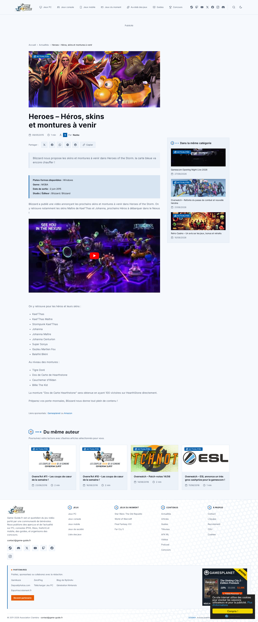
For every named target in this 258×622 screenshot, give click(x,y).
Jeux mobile (74, 524)
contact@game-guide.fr (19, 540)
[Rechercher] (234, 7)
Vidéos (164, 539)
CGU (210, 529)
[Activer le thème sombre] (241, 7)
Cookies (212, 534)
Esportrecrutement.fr (21, 590)
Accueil (32, 45)
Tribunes (165, 529)
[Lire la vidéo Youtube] (94, 256)
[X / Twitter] (207, 7)
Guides (164, 524)
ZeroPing (38, 580)
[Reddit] (75, 145)
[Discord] (223, 7)
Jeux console (74, 519)
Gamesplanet (54, 413)
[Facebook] (212, 7)
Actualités (44, 45)
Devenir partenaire (23, 598)
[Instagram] (217, 7)
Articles (165, 519)
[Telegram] (68, 145)
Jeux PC (72, 514)
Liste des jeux (75, 534)
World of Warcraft (123, 519)
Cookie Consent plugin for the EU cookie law (232, 616)
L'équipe (212, 519)
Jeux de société (76, 529)
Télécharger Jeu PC (43, 585)
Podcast (165, 544)
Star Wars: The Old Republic (128, 514)
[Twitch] (196, 7)
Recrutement (214, 524)
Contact (212, 514)
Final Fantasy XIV (123, 524)
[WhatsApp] (60, 145)
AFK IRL (165, 534)
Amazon (68, 413)
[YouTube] (202, 7)
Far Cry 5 (119, 529)
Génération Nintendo (67, 585)
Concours (166, 549)
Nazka (76, 135)
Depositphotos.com (20, 585)
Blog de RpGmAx (65, 580)
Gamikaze (16, 580)
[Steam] (191, 7)
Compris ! (232, 611)
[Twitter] (44, 145)
